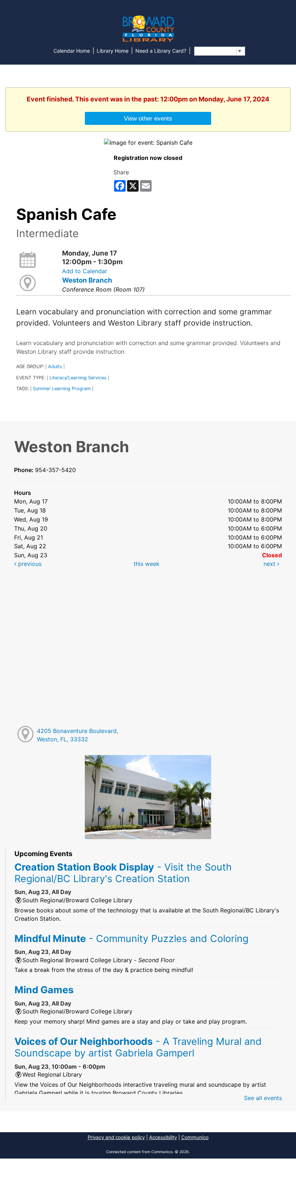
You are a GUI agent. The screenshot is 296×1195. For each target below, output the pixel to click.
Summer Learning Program (62, 388)
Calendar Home (71, 51)
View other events (148, 118)
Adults (55, 366)
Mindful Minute (131, 938)
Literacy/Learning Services (77, 377)
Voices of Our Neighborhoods (138, 1047)
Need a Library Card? (160, 51)
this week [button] (147, 563)
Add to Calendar (84, 271)
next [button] (270, 563)
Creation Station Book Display (123, 872)
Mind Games (44, 989)
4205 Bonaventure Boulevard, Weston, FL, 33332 (77, 735)
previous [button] (29, 563)
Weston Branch (87, 280)
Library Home (113, 51)
